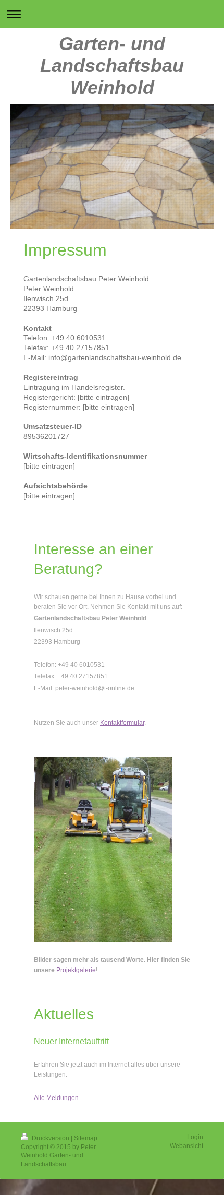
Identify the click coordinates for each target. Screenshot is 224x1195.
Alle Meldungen (56, 1098)
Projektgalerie (76, 970)
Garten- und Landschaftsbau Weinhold (112, 65)
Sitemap (85, 1138)
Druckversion (50, 1138)
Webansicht (186, 1146)
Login (195, 1137)
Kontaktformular (122, 722)
